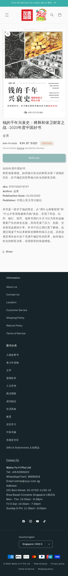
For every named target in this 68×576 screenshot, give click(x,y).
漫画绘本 (11, 378)
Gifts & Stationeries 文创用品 (23, 447)
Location (11, 302)
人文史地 (11, 385)
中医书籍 (11, 432)
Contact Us (13, 294)
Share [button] (9, 251)
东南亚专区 (12, 440)
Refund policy (40, 564)
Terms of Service (16, 333)
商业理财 (11, 393)
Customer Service (16, 310)
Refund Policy (14, 325)
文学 (8, 370)
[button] (7, 15)
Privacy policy (58, 564)
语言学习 (11, 424)
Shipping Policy (15, 317)
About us (11, 287)
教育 (8, 416)
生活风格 (11, 409)
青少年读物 (12, 362)
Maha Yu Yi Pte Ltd (21, 564)
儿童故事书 (12, 354)
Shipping (20, 148)
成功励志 (11, 401)
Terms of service (26, 569)
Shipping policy (45, 569)
